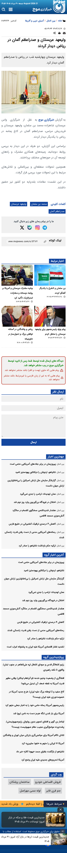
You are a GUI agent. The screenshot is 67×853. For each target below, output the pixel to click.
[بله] (29, 227)
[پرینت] (59, 33)
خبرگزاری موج (46, 120)
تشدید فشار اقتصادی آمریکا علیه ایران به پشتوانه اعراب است (35, 647)
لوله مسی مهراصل (30, 790)
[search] (3, 9)
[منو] (11, 10)
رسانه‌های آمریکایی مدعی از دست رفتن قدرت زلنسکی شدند (35, 630)
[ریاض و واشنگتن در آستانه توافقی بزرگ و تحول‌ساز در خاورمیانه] (17, 316)
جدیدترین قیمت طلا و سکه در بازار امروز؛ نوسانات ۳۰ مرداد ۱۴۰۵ (26, 820)
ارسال (33, 442)
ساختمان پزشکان (19, 782)
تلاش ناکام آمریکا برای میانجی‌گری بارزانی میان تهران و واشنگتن (33, 735)
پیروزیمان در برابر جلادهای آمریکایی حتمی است (41, 562)
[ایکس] (22, 228)
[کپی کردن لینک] (27, 241)
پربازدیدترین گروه (53, 657)
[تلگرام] (45, 227)
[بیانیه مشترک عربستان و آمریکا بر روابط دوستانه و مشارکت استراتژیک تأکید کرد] (17, 275)
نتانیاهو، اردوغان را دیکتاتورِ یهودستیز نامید (44, 570)
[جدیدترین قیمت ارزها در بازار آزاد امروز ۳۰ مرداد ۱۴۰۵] (59, 839)
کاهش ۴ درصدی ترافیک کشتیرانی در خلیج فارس (40, 622)
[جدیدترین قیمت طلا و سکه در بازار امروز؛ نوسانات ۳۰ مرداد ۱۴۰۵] (55, 819)
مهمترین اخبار (56, 456)
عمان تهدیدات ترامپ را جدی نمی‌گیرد (46, 592)
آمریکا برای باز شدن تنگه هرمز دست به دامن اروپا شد (38, 713)
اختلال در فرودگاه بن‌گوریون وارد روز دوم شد (43, 600)
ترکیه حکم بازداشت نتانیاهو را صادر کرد (45, 638)
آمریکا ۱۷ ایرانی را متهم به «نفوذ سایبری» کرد (43, 743)
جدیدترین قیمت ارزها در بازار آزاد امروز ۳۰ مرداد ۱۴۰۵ (25, 839)
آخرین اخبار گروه (54, 555)
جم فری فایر (53, 790)
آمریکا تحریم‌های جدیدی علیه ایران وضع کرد (42, 760)
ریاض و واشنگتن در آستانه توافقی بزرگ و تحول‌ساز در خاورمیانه (20, 334)
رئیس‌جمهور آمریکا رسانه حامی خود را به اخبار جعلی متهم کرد (34, 705)
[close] (60, 809)
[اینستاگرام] (37, 227)
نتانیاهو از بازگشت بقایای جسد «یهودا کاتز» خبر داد (40, 752)
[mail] (64, 33)
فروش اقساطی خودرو (48, 782)
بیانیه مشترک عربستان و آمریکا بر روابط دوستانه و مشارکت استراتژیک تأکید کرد (17, 293)
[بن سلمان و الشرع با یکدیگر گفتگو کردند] (50, 275)
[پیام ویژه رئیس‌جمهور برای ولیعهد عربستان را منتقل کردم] (50, 316)
